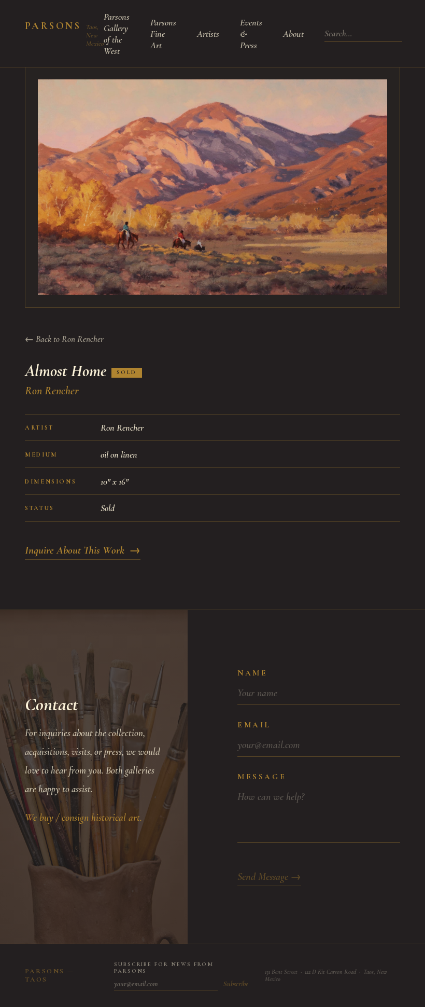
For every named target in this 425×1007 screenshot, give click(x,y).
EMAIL (254, 724)
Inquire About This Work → (82, 550)
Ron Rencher (52, 390)
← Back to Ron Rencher (64, 339)
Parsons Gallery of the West (117, 34)
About (293, 33)
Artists (208, 33)
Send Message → (269, 877)
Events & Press (251, 34)
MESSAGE (261, 776)
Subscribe (235, 984)
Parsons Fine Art (163, 34)
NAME (252, 673)
